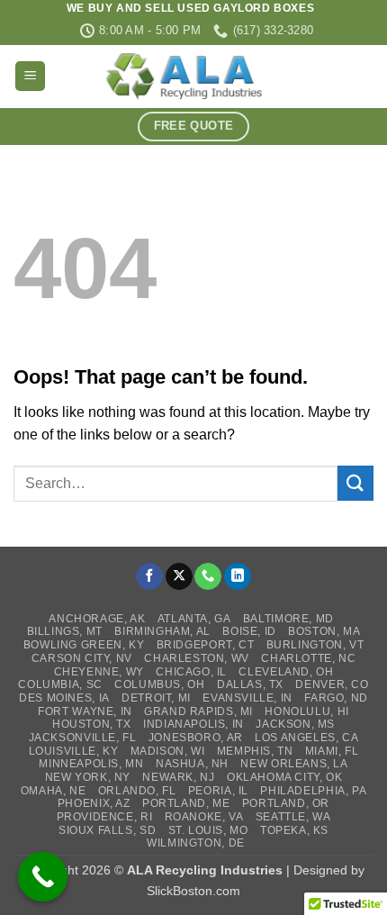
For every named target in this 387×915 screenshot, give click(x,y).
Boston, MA (324, 631)
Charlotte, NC (308, 658)
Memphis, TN (255, 751)
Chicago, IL (191, 672)
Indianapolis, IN (193, 724)
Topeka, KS (294, 830)
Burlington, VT (315, 645)
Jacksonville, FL (83, 737)
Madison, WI (167, 751)
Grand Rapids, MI (198, 711)
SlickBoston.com (193, 890)
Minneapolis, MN (91, 763)
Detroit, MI (156, 698)
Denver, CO (331, 684)
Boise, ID (249, 631)
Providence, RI (105, 817)
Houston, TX (91, 724)
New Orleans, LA (293, 763)
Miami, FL (332, 751)
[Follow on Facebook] (149, 577)
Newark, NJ (178, 777)
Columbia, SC (60, 684)
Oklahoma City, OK (284, 777)
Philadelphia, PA (313, 790)
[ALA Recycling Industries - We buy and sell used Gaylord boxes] (194, 76)
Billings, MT (65, 631)
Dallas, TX (250, 684)
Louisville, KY (74, 751)
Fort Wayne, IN (85, 711)
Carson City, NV (82, 658)
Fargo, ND (336, 698)
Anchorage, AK (97, 618)
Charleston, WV (196, 658)
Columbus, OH (159, 684)
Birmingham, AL (162, 631)
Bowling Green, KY (83, 645)
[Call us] (207, 577)
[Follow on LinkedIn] (237, 577)
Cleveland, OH (285, 672)
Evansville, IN (247, 698)
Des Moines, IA (64, 698)
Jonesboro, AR (195, 737)
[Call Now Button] (43, 876)
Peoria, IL (218, 790)
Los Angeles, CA (306, 737)
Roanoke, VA (204, 817)
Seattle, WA (293, 817)
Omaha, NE (53, 790)
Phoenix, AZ (94, 803)
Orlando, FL (137, 790)
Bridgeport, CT (206, 645)
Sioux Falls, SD (107, 830)
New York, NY (87, 777)
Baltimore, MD (288, 618)
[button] (30, 76)
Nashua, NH (192, 763)
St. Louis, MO (208, 830)
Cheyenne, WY (99, 672)
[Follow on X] (179, 577)
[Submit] (356, 483)
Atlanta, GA (194, 618)
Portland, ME (186, 803)
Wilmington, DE (196, 843)
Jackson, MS (295, 724)
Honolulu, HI (306, 711)
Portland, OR (285, 803)
